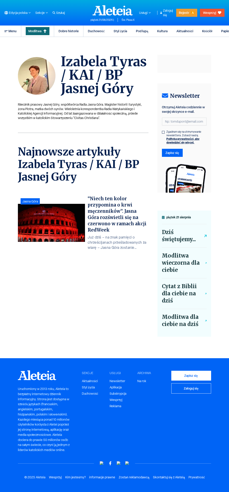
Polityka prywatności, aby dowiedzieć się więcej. (182, 140)
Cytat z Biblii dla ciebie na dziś (179, 293)
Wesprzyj (209, 13)
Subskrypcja (118, 394)
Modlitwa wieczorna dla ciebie (181, 262)
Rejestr (184, 13)
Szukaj (60, 13)
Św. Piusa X (128, 20)
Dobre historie (69, 31)
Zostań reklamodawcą (134, 477)
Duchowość (96, 31)
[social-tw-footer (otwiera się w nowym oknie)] (119, 463)
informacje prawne (102, 477)
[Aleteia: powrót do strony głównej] (113, 10)
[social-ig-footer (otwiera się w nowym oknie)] (127, 463)
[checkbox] (163, 132)
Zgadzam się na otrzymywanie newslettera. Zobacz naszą (183, 137)
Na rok (141, 381)
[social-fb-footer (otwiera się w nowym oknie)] (110, 463)
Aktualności (184, 31)
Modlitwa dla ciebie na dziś (180, 320)
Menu (12, 31)
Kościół (207, 31)
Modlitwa (34, 31)
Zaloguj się (168, 13)
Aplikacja (116, 387)
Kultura (162, 31)
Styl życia (120, 31)
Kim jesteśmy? (75, 477)
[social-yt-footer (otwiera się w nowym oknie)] (102, 463)
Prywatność (197, 477)
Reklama (115, 406)
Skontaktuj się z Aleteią (169, 477)
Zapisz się (172, 153)
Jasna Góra (30, 201)
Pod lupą (142, 31)
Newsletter (117, 381)
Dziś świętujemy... (179, 236)
